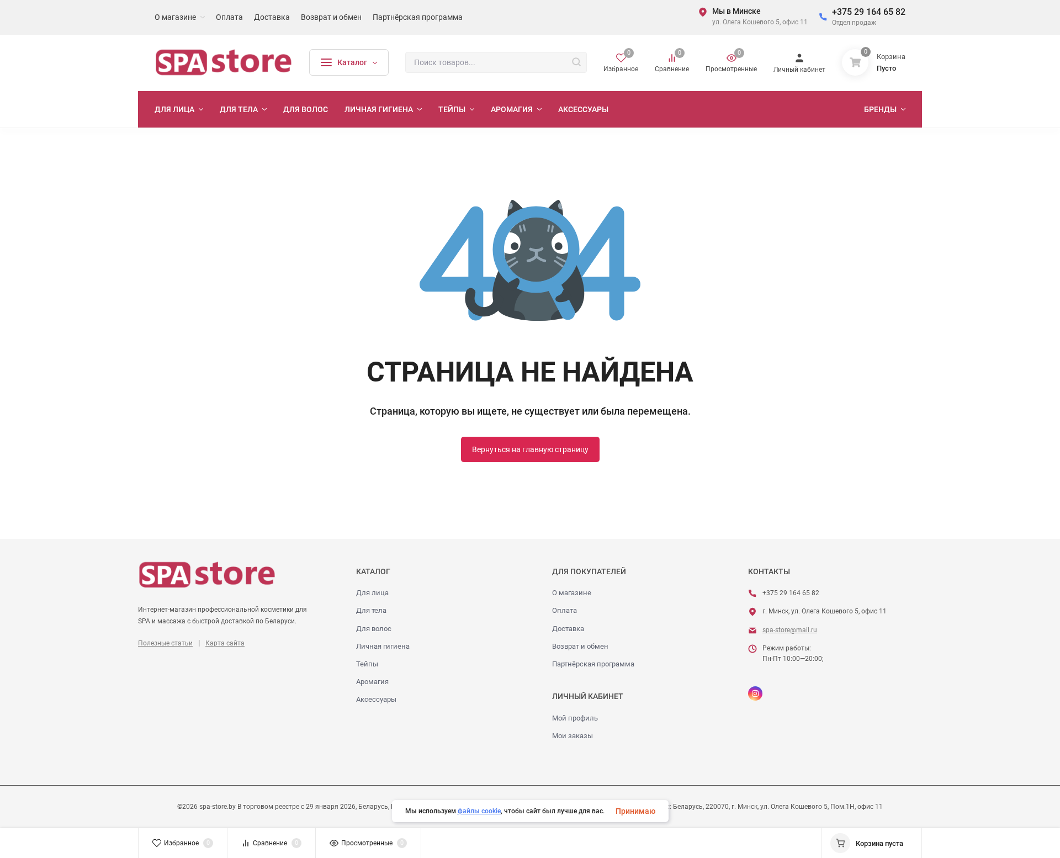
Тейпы (367, 664)
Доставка (568, 628)
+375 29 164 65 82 (868, 12)
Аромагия (372, 681)
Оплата (564, 610)
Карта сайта (225, 643)
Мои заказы (572, 736)
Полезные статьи (165, 643)
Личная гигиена (383, 646)
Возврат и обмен (580, 646)
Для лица (372, 593)
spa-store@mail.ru (789, 630)
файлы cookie (479, 811)
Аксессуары (376, 699)
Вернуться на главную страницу (530, 449)
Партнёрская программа (593, 664)
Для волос (373, 628)
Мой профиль (575, 718)
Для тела (371, 610)
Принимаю (635, 811)
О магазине (571, 593)
